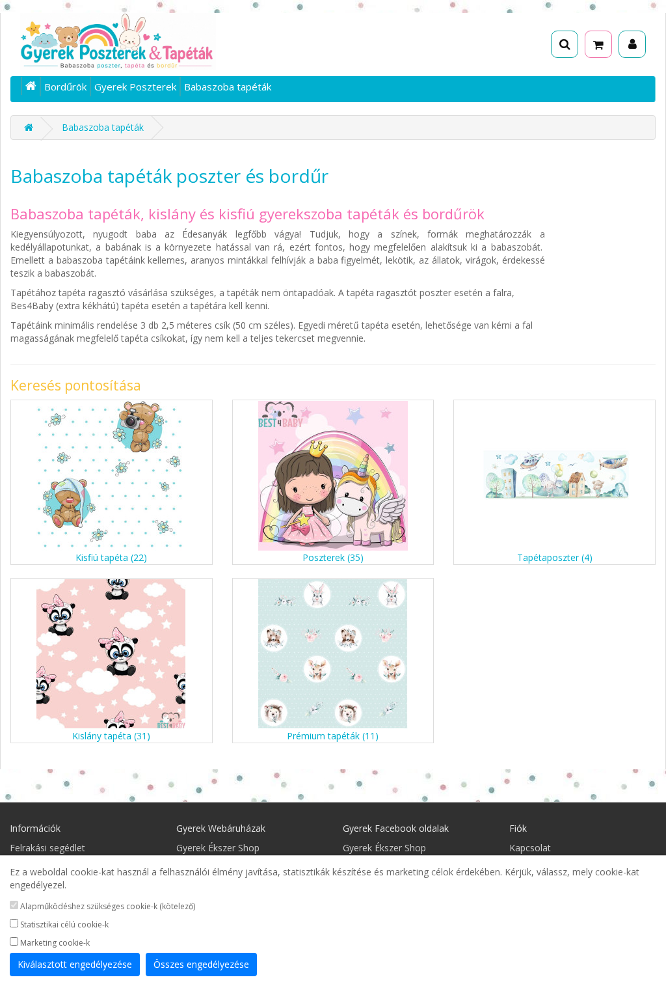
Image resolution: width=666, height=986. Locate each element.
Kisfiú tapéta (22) (111, 557)
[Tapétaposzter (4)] (554, 476)
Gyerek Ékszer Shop (218, 848)
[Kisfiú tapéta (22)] (111, 476)
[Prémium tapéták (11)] (333, 654)
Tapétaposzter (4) (555, 557)
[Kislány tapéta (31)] (111, 654)
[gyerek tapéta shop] (28, 127)
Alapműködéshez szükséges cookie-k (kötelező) (106, 906)
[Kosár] (598, 44)
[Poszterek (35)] (333, 476)
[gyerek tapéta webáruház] (31, 86)
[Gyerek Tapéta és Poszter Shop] (118, 41)
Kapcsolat (530, 848)
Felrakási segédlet (47, 848)
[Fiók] (632, 44)
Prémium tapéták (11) (333, 736)
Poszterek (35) (333, 557)
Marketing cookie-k (54, 942)
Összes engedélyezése (201, 964)
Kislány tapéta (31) (111, 736)
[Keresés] (564, 44)
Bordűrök (65, 86)
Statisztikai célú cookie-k (63, 924)
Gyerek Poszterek (135, 86)
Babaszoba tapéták (227, 86)
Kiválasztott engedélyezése (75, 964)
